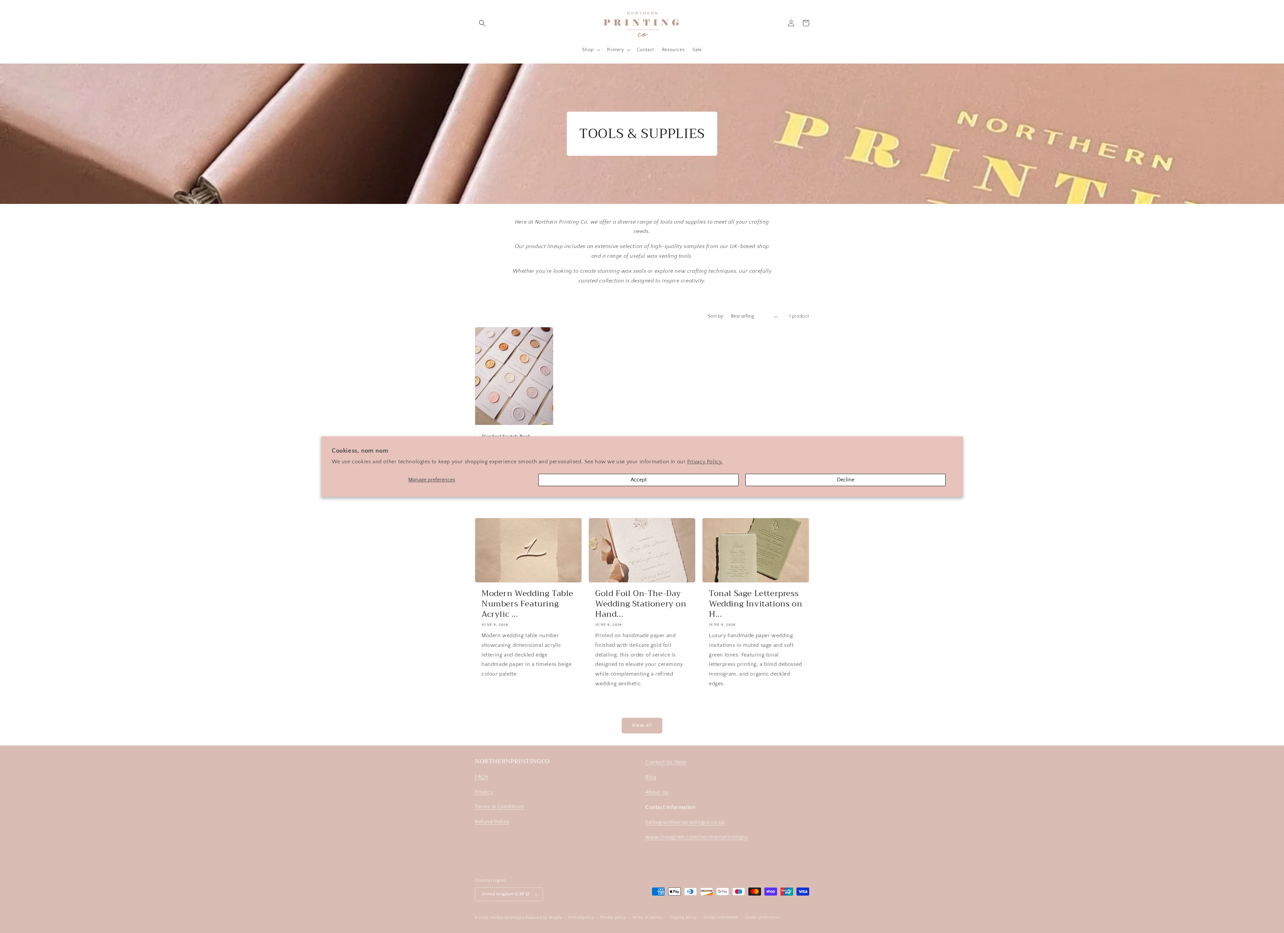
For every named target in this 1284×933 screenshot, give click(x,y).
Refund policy (581, 917)
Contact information (721, 917)
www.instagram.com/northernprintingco (696, 837)
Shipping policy (683, 917)
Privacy (484, 792)
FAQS (481, 777)
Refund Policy (492, 822)
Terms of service (648, 917)
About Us (656, 792)
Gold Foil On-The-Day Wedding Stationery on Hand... (640, 604)
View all (642, 725)
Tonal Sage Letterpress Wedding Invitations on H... (755, 604)
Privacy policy (613, 917)
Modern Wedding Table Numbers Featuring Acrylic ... (527, 604)
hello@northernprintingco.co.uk (685, 822)
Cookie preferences (762, 917)
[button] (482, 23)
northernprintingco (508, 918)
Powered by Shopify (544, 918)
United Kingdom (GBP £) (506, 894)
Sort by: (716, 316)
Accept (639, 480)
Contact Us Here (665, 762)
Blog (650, 777)
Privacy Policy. (705, 462)
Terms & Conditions (499, 807)
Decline (845, 480)
